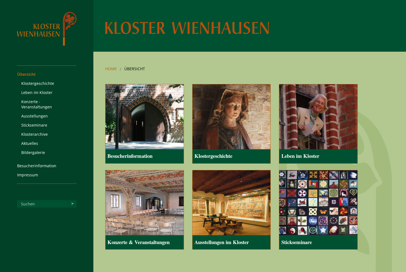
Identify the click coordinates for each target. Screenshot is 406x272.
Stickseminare (34, 125)
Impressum (27, 174)
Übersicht (26, 74)
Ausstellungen (34, 116)
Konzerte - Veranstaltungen (36, 104)
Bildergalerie (33, 152)
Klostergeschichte (37, 83)
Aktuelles (29, 143)
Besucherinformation (36, 165)
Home (111, 68)
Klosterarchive (34, 134)
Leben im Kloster (36, 92)
